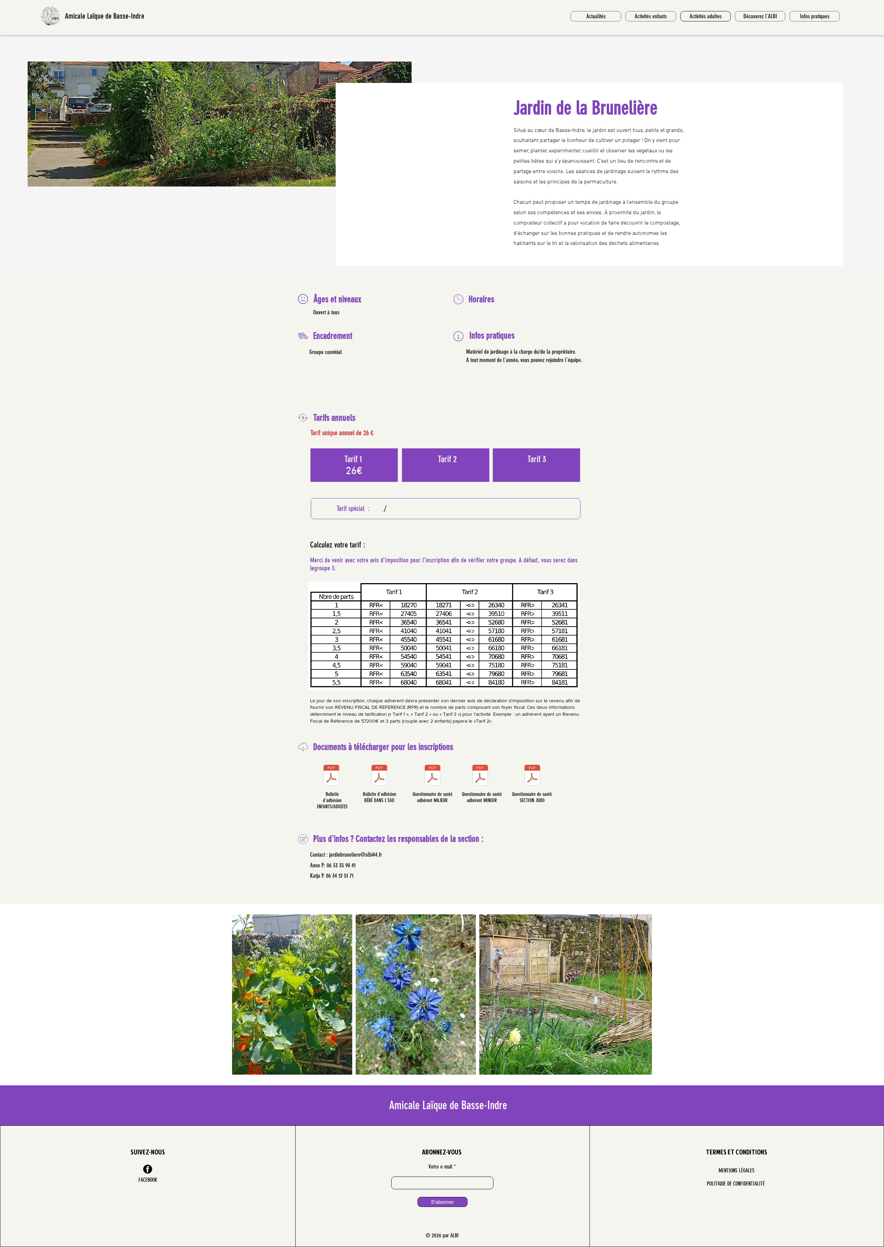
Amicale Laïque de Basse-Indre (104, 16)
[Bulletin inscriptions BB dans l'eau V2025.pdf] (379, 776)
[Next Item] (640, 994)
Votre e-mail (440, 1167)
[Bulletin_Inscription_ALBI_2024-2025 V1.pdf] (331, 776)
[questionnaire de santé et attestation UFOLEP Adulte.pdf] (432, 776)
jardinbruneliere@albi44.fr (355, 854)
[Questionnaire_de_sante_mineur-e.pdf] (480, 776)
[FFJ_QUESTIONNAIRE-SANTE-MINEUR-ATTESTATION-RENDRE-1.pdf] (532, 776)
